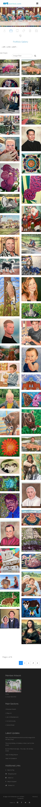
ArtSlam (22, 796)
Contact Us (11, 785)
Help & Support (11, 781)
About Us (10, 777)
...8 (33, 663)
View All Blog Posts (11, 754)
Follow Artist (22, 21)
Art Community (11, 721)
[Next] (37, 663)
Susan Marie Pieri (11, 696)
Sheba (7, 694)
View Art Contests (10, 758)
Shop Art (9, 713)
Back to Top (10, 770)
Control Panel (10, 725)
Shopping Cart (12, 774)
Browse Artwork (11, 709)
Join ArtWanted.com (12, 717)
